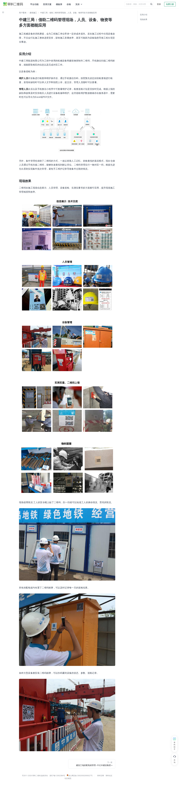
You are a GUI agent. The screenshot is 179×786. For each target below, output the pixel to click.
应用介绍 (143, 14)
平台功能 (34, 4)
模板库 (59, 4)
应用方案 (47, 4)
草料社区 (109, 775)
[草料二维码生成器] (13, 4)
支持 (77, 4)
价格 (69, 4)
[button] (3, 12)
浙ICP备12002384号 (57, 775)
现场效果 (143, 19)
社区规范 (68, 778)
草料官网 (100, 775)
